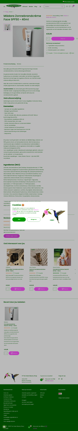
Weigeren (34, 219)
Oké (19, 219)
